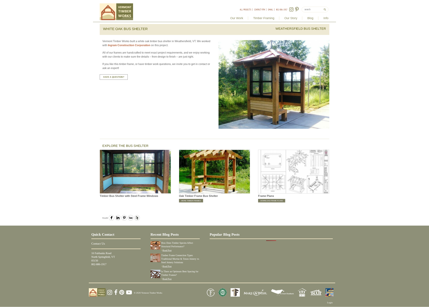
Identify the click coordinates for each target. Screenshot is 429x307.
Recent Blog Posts (164, 234)
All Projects (245, 9)
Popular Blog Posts (225, 234)
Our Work (236, 18)
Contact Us (98, 243)
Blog (310, 18)
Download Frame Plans (271, 201)
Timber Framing (263, 18)
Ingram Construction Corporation (129, 45)
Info (325, 18)
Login (330, 302)
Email (270, 9)
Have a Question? (113, 77)
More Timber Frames (191, 201)
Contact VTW (259, 9)
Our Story (290, 18)
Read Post (167, 250)
